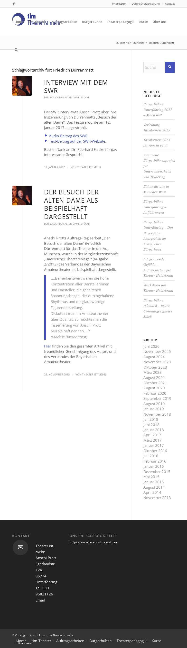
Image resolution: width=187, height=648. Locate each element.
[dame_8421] (22, 86)
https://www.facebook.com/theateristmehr (101, 542)
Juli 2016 (150, 455)
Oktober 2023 (155, 367)
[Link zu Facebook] (13, 3)
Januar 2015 (153, 481)
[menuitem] (119, 3)
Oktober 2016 (155, 450)
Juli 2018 (150, 419)
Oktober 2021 (155, 382)
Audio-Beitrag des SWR (67, 135)
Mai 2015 (151, 476)
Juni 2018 (151, 424)
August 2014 (154, 487)
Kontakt (170, 3)
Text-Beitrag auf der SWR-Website (76, 141)
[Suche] (16, 50)
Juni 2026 (151, 346)
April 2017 (152, 434)
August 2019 (154, 403)
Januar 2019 (153, 408)
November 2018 (157, 414)
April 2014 (152, 492)
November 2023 (157, 361)
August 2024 (154, 356)
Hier (47, 346)
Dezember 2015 (156, 471)
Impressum (119, 3)
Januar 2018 (153, 429)
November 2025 (157, 351)
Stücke (85, 97)
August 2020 (154, 387)
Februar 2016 (154, 461)
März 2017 (152, 440)
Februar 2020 (154, 393)
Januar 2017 (153, 445)
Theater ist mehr (89, 167)
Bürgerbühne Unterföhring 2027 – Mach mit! (157, 109)
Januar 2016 (153, 466)
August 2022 (154, 377)
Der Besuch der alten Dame (62, 97)
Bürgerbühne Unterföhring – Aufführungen (154, 207)
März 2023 (152, 372)
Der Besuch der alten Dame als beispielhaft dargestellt (71, 204)
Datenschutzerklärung (146, 3)
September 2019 (157, 398)
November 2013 (157, 497)
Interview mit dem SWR (76, 86)
